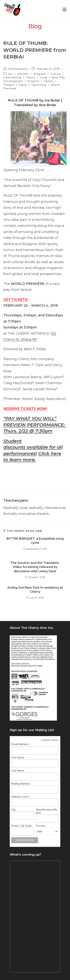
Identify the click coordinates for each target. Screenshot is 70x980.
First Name (17, 757)
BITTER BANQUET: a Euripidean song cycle (35, 540)
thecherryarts (17, 69)
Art (10, 74)
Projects (33, 81)
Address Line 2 (20, 796)
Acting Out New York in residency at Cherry (35, 589)
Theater (8, 85)
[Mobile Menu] (65, 10)
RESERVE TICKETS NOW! (25, 409)
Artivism (23, 74)
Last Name (17, 770)
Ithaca (30, 77)
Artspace (39, 74)
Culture (56, 74)
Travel (23, 85)
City (13, 809)
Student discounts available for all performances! (33, 447)
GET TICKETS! (15, 300)
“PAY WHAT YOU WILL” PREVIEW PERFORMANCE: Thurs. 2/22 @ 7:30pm (34, 425)
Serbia (48, 81)
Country (40, 825)
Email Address (20, 744)
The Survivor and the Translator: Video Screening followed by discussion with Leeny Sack (35, 567)
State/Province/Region (46, 811)
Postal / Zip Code (21, 825)
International (12, 77)
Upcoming (39, 85)
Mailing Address (20, 783)
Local (43, 77)
